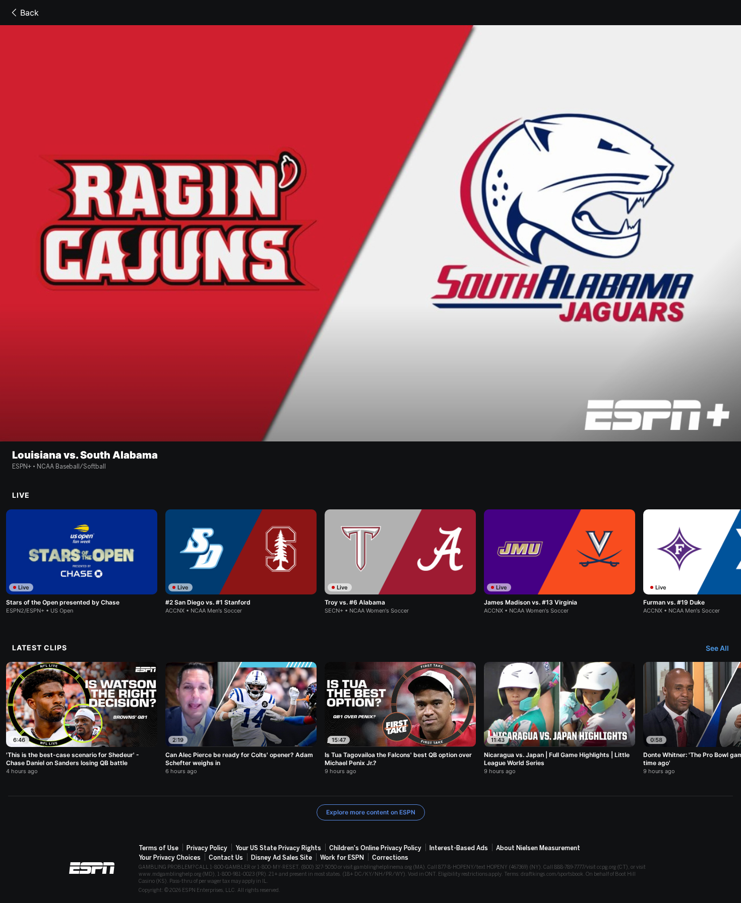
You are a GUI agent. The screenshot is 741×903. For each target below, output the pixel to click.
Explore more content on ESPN (370, 812)
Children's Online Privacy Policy (375, 848)
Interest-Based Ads (458, 848)
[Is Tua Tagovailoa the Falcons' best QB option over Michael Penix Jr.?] (400, 718)
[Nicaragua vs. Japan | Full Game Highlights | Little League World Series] (559, 718)
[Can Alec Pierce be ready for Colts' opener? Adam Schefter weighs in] (241, 718)
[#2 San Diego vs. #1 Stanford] (241, 561)
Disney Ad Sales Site (281, 857)
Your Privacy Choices (170, 857)
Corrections (390, 857)
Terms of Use (158, 848)
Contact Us (226, 857)
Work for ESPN (342, 857)
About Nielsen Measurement (538, 848)
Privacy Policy (207, 848)
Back (29, 13)
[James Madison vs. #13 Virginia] (559, 561)
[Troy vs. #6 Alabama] (400, 561)
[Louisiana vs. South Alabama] (370, 233)
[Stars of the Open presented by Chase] (81, 561)
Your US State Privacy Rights (278, 848)
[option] (81, 561)
